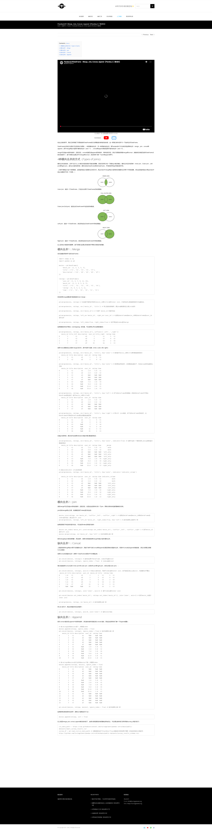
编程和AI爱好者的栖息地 (65, 799)
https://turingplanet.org (134, 803)
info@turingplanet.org (135, 801)
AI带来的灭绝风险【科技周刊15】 (102, 817)
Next (151, 34)
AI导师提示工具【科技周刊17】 (101, 809)
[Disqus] (106, 760)
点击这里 (105, 133)
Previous (146, 34)
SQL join (77, 164)
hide (67, 43)
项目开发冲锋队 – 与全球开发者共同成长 (104, 799)
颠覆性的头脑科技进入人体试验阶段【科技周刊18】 (105, 804)
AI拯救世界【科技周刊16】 (100, 813)
